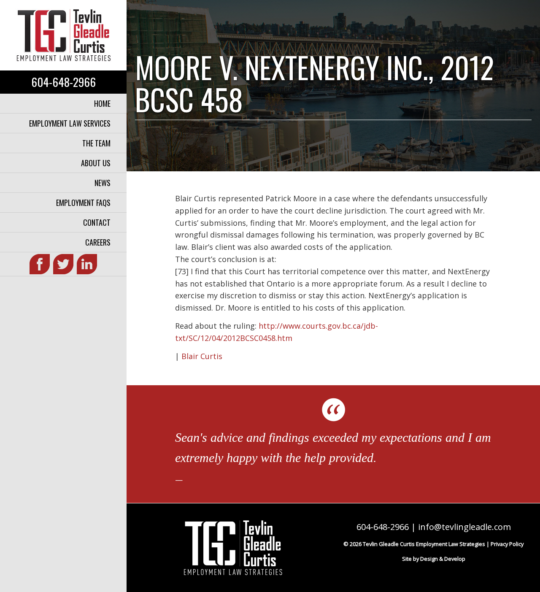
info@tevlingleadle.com (464, 527)
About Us (96, 162)
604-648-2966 (63, 81)
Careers (98, 242)
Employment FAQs (83, 202)
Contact (97, 222)
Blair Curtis (201, 356)
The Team (96, 143)
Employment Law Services (70, 123)
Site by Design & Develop (433, 558)
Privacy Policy (507, 544)
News (102, 182)
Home (102, 103)
